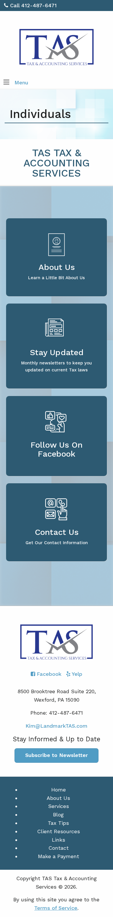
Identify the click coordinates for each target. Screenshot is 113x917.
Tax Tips (58, 823)
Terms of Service (55, 908)
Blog (58, 814)
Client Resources (58, 831)
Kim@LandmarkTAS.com (56, 726)
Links (58, 840)
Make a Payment (58, 856)
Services (58, 806)
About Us (58, 798)
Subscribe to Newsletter (56, 755)
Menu (21, 82)
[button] (6, 83)
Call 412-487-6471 (33, 5)
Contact (58, 848)
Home (58, 790)
